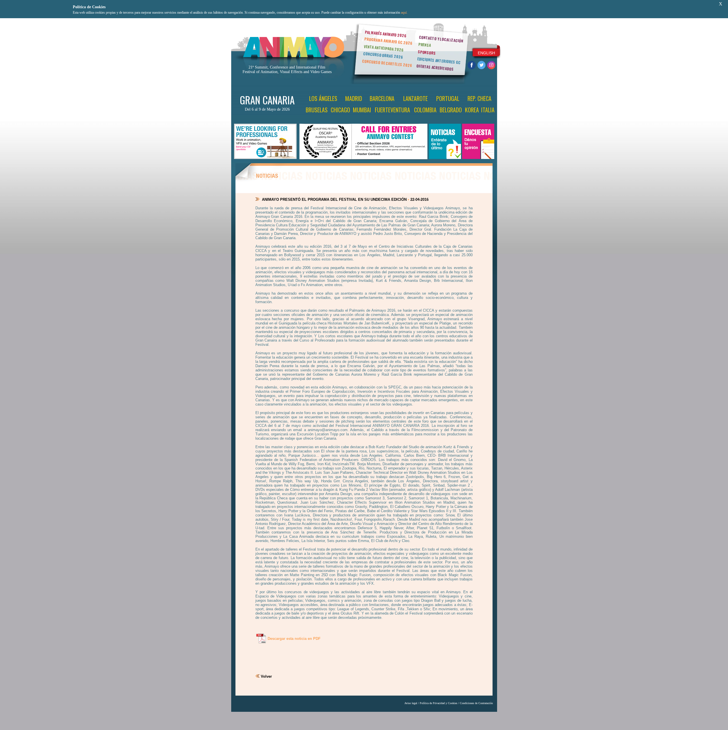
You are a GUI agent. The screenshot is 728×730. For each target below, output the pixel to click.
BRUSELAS (317, 110)
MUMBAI (362, 110)
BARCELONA (382, 98)
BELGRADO (451, 110)
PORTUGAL (447, 98)
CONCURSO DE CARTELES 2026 (387, 63)
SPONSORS (426, 52)
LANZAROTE (415, 98)
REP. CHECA (479, 98)
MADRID (353, 98)
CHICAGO (340, 110)
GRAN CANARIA (267, 99)
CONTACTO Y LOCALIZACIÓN (441, 39)
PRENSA (424, 44)
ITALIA (488, 110)
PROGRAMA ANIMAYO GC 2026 (388, 41)
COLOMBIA (425, 110)
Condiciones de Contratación (476, 703)
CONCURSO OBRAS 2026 (383, 55)
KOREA (472, 110)
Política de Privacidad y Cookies (438, 703)
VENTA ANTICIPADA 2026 (383, 48)
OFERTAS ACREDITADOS (435, 67)
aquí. (404, 13)
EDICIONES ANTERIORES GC (439, 60)
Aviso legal (410, 703)
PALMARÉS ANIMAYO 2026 (386, 33)
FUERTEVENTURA (392, 110)
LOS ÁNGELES (323, 98)
